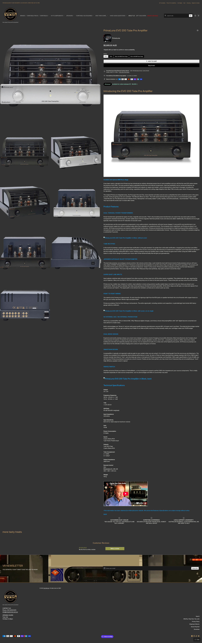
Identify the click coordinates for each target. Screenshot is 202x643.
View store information (124, 72)
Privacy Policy (195, 621)
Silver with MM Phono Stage (136, 56)
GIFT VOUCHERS (141, 16)
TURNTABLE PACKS (32, 15)
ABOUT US (131, 16)
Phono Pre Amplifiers (171, 3)
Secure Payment (195, 626)
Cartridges (179, 3)
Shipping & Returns (194, 624)
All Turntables (162, 3)
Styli (184, 3)
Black (106, 56)
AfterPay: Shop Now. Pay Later (191, 619)
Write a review (115, 548)
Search (197, 616)
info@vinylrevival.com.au (10, 612)
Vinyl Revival (46, 588)
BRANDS (23, 16)
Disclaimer (196, 629)
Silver (111, 56)
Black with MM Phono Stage (121, 56)
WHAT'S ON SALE (153, 16)
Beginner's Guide (195, 3)
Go (190, 15)
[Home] (10, 15)
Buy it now (151, 65)
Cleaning (189, 3)
